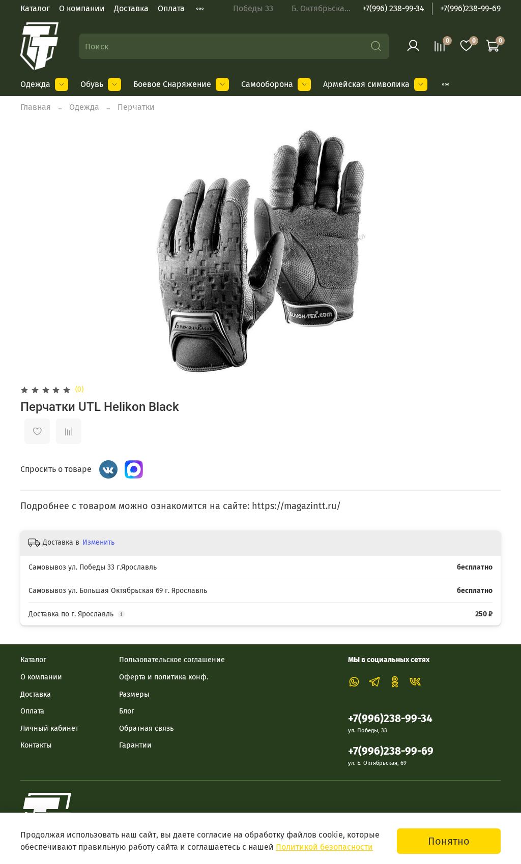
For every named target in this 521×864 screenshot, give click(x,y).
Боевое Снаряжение (172, 84)
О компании (82, 8)
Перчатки (136, 107)
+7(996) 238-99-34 (393, 8)
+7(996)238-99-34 (390, 718)
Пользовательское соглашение (172, 660)
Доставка (131, 8)
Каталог (35, 8)
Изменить (98, 542)
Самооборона (267, 84)
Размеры (134, 694)
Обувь (91, 84)
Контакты (36, 745)
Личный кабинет (49, 728)
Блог (126, 711)
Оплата (171, 8)
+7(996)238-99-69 (470, 8)
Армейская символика (366, 84)
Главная (35, 107)
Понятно (449, 841)
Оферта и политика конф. (163, 677)
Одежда (35, 84)
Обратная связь (146, 728)
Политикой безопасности (324, 847)
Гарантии (135, 745)
